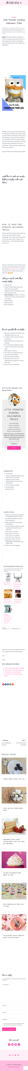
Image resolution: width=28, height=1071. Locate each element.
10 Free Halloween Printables (21, 743)
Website (5, 1019)
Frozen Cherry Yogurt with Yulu (14, 779)
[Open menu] (21, 3)
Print (14, 448)
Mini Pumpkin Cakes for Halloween (14, 670)
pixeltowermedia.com (14, 1066)
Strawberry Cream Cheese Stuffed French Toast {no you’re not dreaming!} (14, 841)
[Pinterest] (3, 684)
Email (5, 1012)
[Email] (10, 684)
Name (5, 1005)
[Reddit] (13, 684)
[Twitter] (12, 1055)
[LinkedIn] (8, 684)
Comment (6, 984)
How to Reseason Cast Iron (6, 743)
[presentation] (14, 766)
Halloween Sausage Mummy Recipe (14, 668)
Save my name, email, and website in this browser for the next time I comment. (14, 1024)
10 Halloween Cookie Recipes (13, 672)
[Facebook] (6, 684)
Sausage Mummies (15, 269)
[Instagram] (15, 1055)
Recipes (14, 17)
